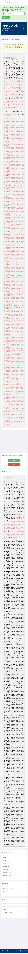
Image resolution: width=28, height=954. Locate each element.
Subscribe (6, 17)
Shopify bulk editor (11, 951)
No (14, 464)
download (16, 39)
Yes (14, 460)
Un (7, 2)
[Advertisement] (14, 442)
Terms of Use (25, 950)
